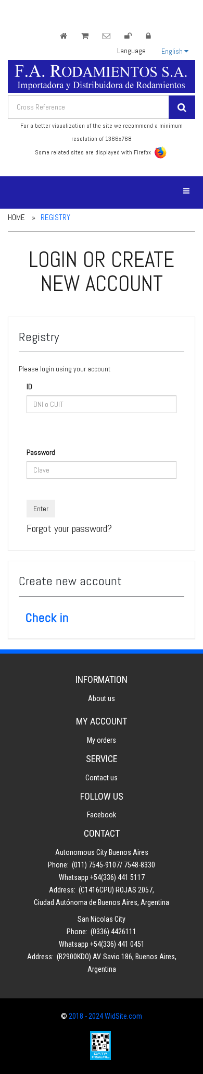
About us (101, 698)
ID (29, 386)
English (172, 51)
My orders (101, 740)
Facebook (101, 815)
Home (16, 217)
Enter (40, 508)
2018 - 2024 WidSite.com (105, 1016)
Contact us (101, 778)
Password (41, 452)
